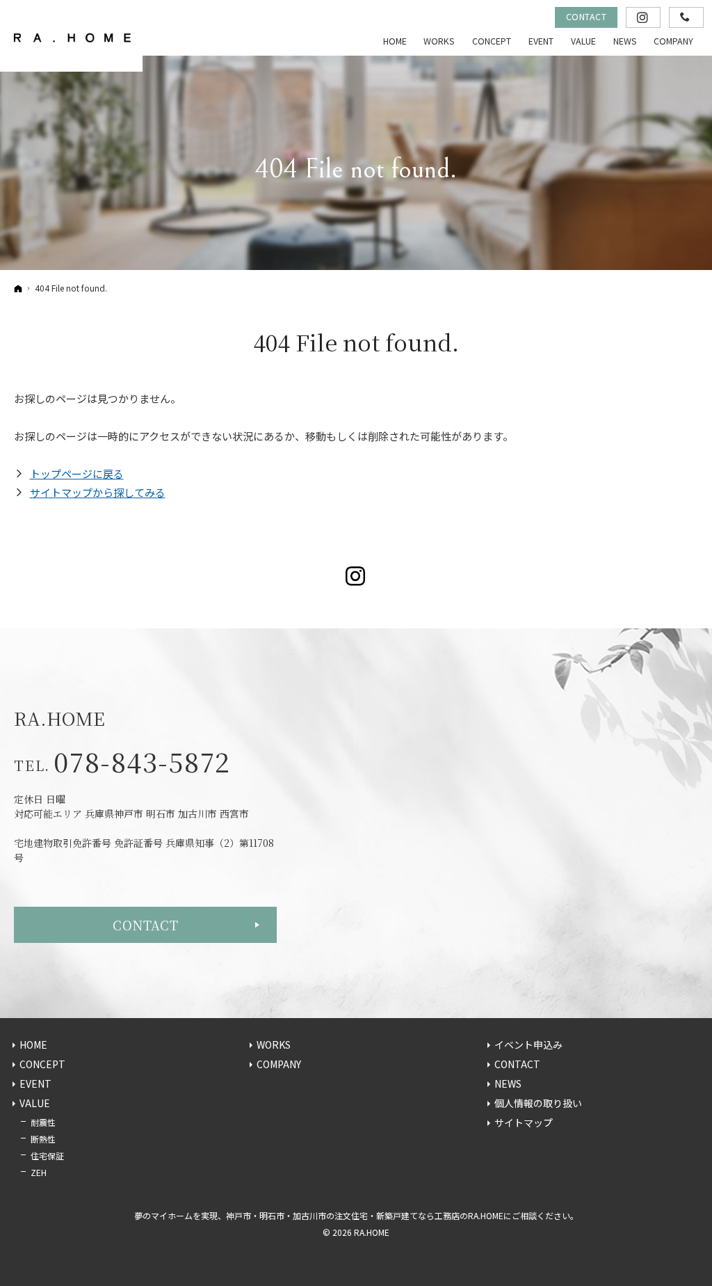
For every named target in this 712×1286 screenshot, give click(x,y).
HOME (33, 1045)
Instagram (356, 576)
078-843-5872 (142, 761)
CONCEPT (42, 1064)
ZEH (39, 1172)
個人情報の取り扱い (538, 1103)
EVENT (35, 1084)
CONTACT (145, 925)
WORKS (274, 1045)
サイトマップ (523, 1123)
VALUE (34, 1103)
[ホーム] (18, 288)
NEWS (507, 1084)
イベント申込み (528, 1045)
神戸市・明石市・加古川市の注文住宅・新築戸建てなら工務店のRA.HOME (364, 1215)
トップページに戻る (77, 473)
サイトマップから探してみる (97, 492)
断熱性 (43, 1139)
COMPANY (279, 1064)
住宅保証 (47, 1155)
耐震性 (43, 1122)
